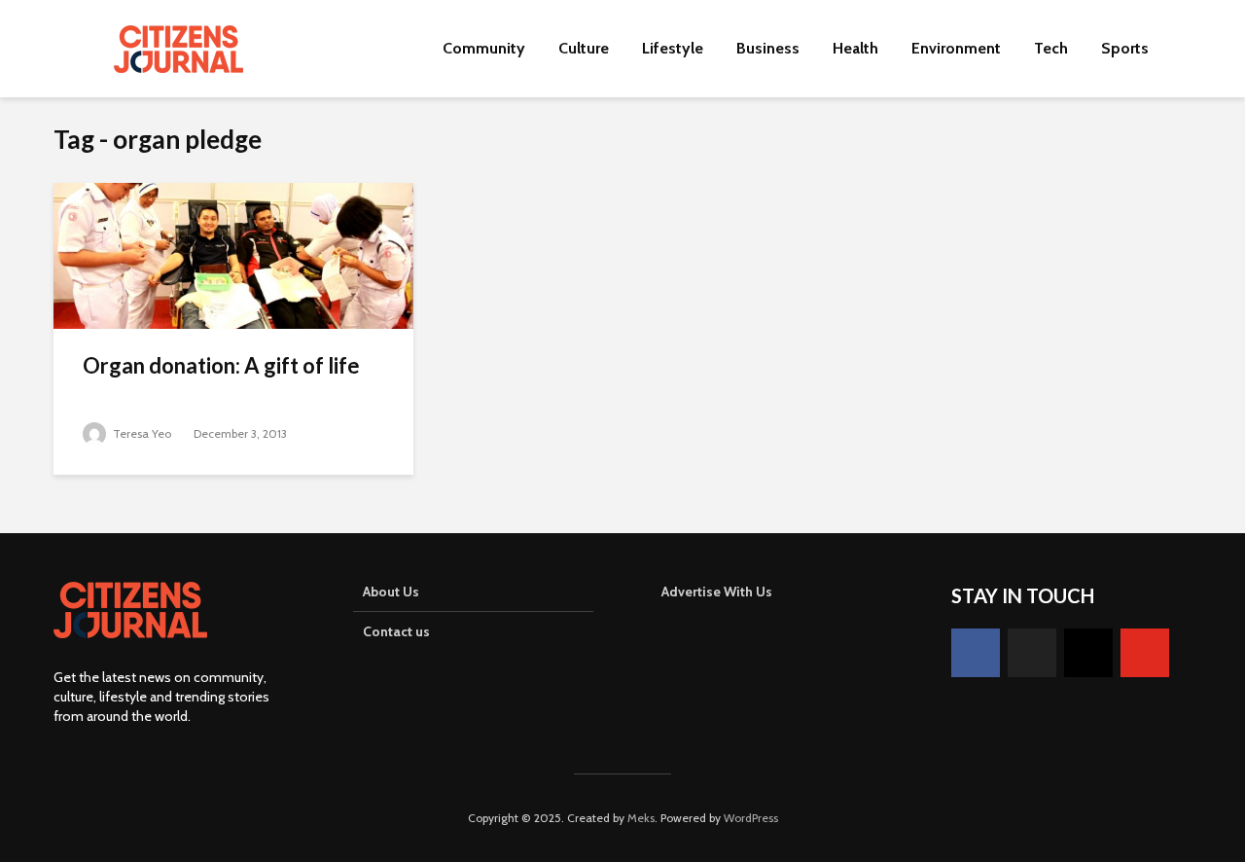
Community (484, 48)
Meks (641, 817)
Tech (1051, 48)
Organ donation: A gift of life (221, 365)
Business (768, 48)
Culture (583, 48)
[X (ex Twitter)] (1032, 653)
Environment (956, 48)
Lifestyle (672, 48)
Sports (1125, 48)
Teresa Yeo (140, 433)
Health (855, 48)
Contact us (396, 631)
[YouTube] (1144, 653)
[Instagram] (1088, 653)
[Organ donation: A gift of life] (233, 254)
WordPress (751, 817)
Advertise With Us (716, 591)
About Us (391, 591)
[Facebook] (975, 653)
